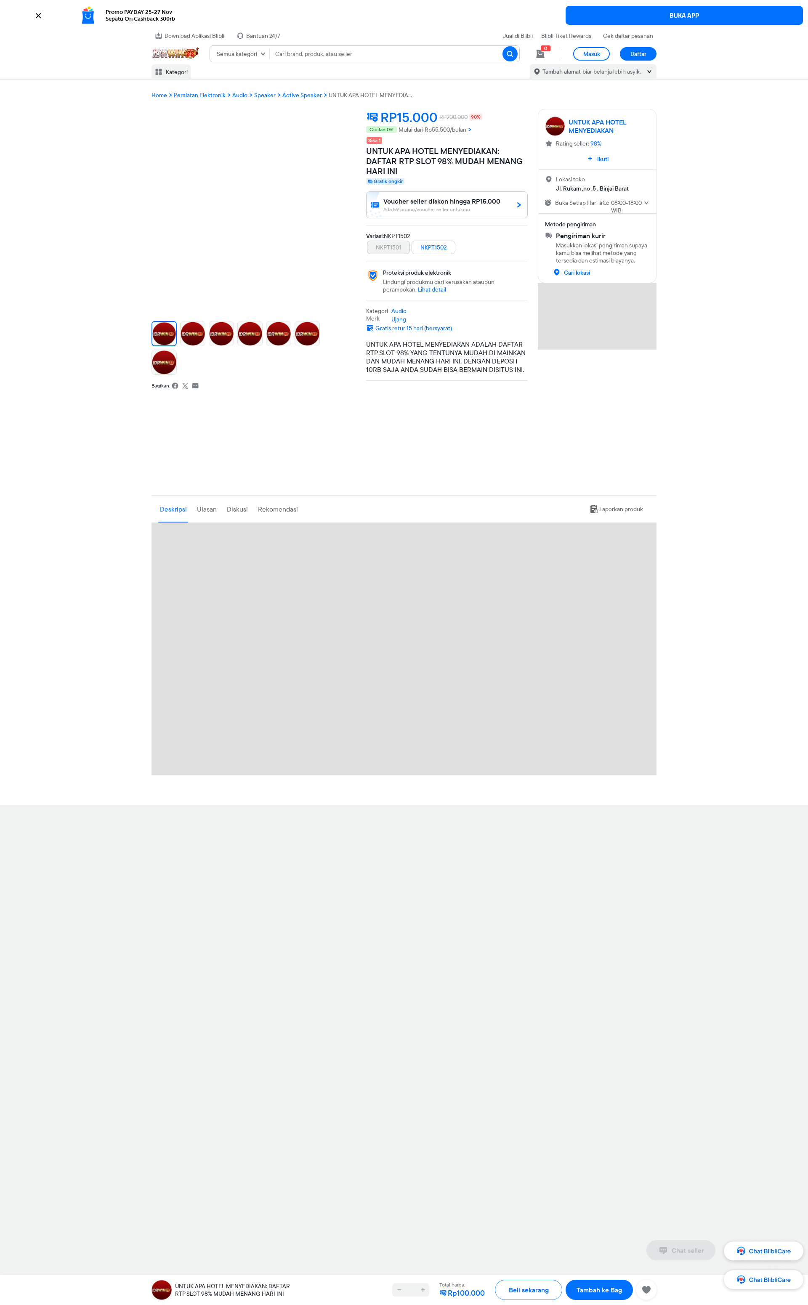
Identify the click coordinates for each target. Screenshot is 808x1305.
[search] (510, 53)
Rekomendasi (278, 509)
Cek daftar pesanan (628, 36)
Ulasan (207, 509)
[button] (404, 15)
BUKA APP (684, 15)
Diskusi (237, 509)
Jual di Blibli (518, 36)
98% (595, 143)
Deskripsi (173, 509)
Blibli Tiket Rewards (566, 36)
